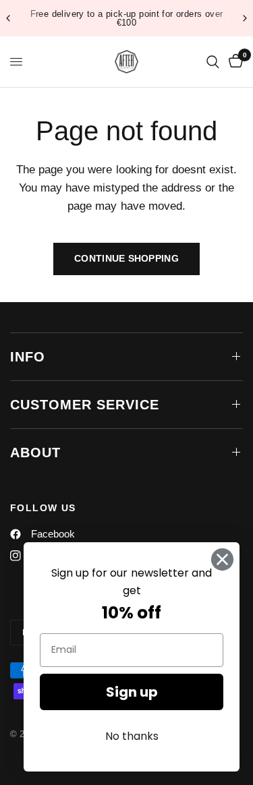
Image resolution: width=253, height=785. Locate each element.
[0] (233, 61)
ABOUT (35, 452)
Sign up (132, 691)
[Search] (213, 61)
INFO (27, 356)
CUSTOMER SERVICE (84, 404)
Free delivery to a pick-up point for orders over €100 (126, 18)
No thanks (132, 736)
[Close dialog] (222, 559)
